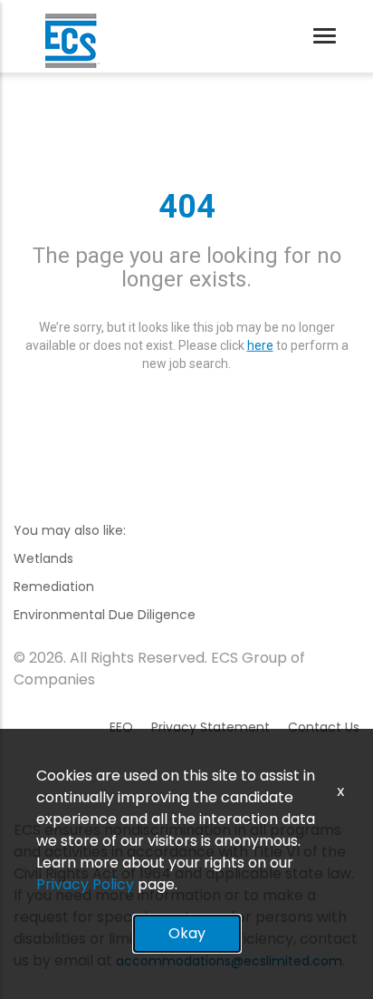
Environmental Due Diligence (105, 615)
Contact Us (323, 727)
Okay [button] (187, 933)
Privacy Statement (210, 727)
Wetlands (43, 558)
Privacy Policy (85, 884)
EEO (121, 727)
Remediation (54, 586)
